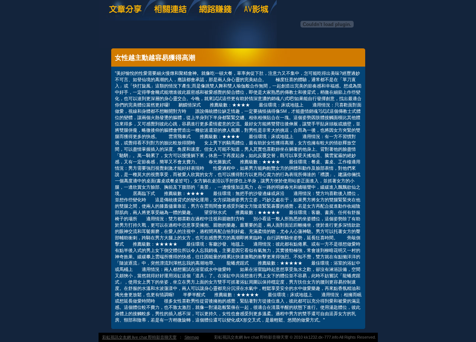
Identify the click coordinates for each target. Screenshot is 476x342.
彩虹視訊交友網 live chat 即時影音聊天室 (139, 337)
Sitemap (191, 337)
